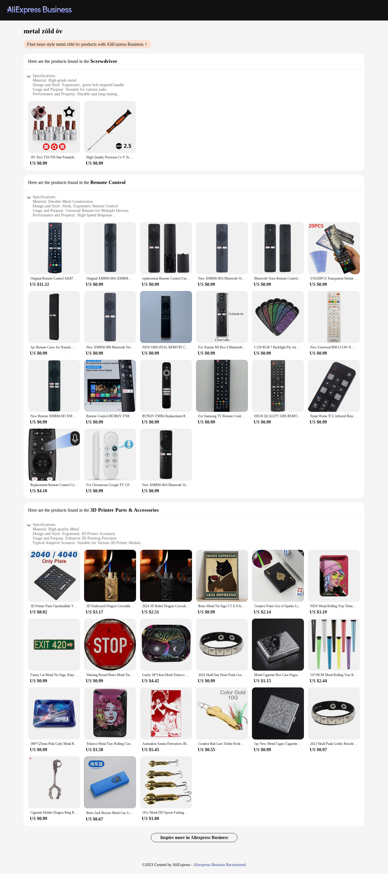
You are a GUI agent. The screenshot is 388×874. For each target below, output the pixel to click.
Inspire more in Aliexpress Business (194, 837)
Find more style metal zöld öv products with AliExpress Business (85, 44)
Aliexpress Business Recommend (219, 865)
